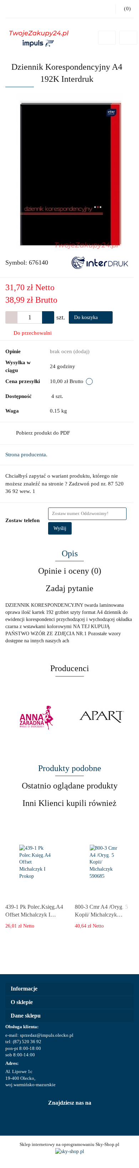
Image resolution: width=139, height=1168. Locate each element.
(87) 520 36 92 (27, 1041)
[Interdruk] (100, 262)
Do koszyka (86, 317)
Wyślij (59, 528)
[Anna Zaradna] (37, 717)
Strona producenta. (26, 454)
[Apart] (102, 717)
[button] (69, 989)
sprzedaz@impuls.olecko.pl (46, 1035)
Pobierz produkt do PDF (43, 433)
